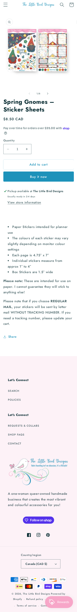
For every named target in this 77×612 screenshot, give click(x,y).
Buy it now (38, 176)
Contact (14, 443)
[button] (5, 5)
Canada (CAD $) (36, 564)
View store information (24, 202)
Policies (14, 400)
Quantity (9, 140)
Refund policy (34, 599)
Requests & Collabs (23, 426)
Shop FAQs (16, 435)
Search (13, 391)
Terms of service (27, 605)
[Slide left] (29, 93)
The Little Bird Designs (36, 594)
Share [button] (12, 337)
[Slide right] (47, 93)
